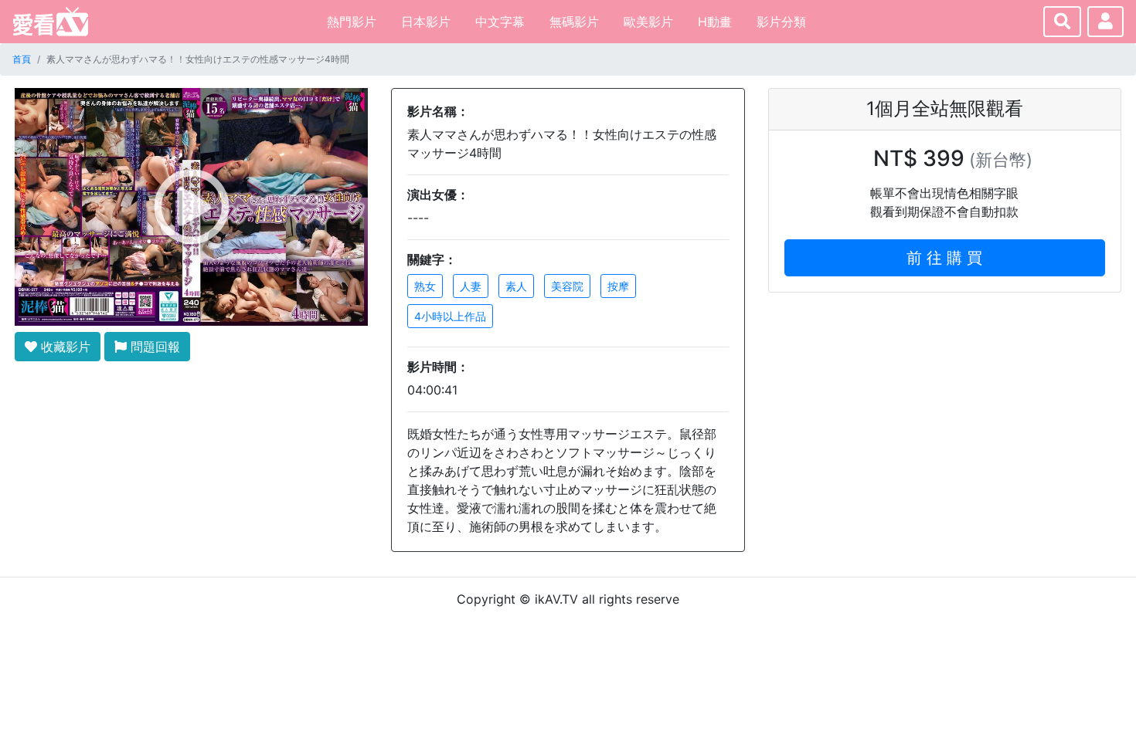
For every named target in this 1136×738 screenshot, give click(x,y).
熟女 (425, 286)
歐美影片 (648, 21)
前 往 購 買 (944, 258)
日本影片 (426, 21)
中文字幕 (500, 21)
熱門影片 (351, 21)
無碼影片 (574, 21)
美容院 (567, 286)
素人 (516, 286)
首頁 (21, 59)
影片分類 (781, 21)
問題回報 (153, 346)
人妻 (470, 286)
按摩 (618, 286)
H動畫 (715, 21)
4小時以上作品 (450, 316)
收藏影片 (63, 346)
